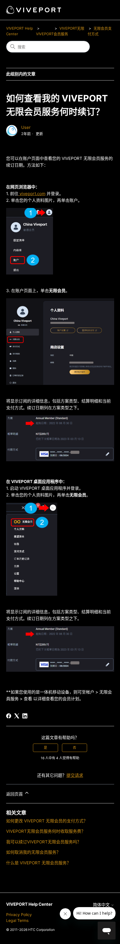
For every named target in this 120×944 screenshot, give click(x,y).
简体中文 (102, 904)
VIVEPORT (45, 34)
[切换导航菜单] (104, 10)
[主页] (33, 10)
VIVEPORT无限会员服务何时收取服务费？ (45, 831)
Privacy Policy (19, 914)
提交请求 (74, 775)
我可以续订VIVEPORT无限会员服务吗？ (43, 841)
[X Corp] (16, 715)
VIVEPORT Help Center (29, 904)
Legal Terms (17, 920)
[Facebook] (8, 715)
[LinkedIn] (24, 715)
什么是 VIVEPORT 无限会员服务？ (38, 862)
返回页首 (15, 794)
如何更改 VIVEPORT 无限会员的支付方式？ (47, 821)
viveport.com (31, 193)
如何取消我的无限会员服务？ (33, 852)
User (26, 127)
